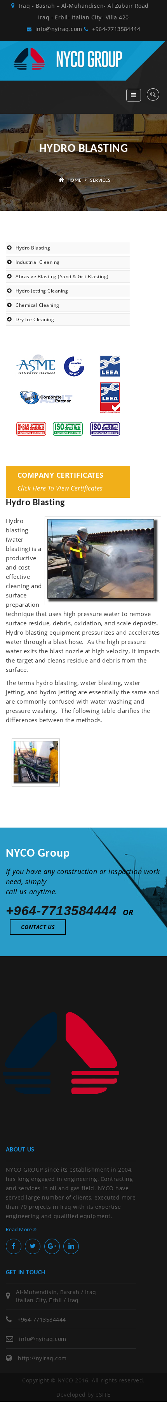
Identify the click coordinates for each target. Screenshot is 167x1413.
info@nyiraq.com (57, 29)
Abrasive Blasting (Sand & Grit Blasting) (62, 276)
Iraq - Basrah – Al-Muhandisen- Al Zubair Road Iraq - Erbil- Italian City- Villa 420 (86, 11)
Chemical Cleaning (37, 305)
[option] (36, 762)
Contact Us (38, 927)
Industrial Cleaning (37, 262)
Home (75, 180)
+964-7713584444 (115, 29)
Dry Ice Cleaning (35, 319)
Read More (19, 1230)
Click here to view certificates (60, 488)
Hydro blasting (33, 247)
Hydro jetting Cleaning (42, 290)
